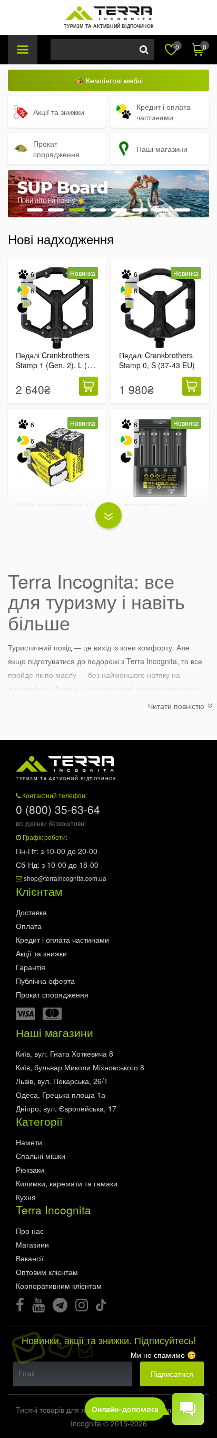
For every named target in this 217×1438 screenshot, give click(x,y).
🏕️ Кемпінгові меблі (109, 80)
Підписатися (172, 1373)
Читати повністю (177, 706)
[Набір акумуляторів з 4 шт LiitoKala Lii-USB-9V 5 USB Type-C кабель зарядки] (57, 458)
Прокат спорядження (52, 994)
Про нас (30, 1230)
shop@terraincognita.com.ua (65, 878)
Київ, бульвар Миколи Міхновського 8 (80, 1067)
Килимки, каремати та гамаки (66, 1183)
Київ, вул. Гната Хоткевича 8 (64, 1053)
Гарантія (30, 967)
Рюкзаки (30, 1169)
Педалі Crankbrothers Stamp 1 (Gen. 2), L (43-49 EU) (57, 365)
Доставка (31, 912)
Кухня (26, 1197)
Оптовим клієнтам (47, 1272)
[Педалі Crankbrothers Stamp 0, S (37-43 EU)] (160, 308)
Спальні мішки (40, 1156)
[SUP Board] (108, 193)
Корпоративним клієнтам (59, 1285)
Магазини (32, 1244)
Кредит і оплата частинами (62, 939)
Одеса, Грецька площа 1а (60, 1094)
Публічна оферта (45, 980)
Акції (41, 953)
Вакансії (30, 1258)
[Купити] (88, 386)
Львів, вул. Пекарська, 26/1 (62, 1081)
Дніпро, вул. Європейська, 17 (66, 1108)
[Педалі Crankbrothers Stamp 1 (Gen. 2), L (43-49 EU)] (57, 308)
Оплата (29, 926)
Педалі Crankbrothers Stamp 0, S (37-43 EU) (157, 360)
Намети (29, 1142)
